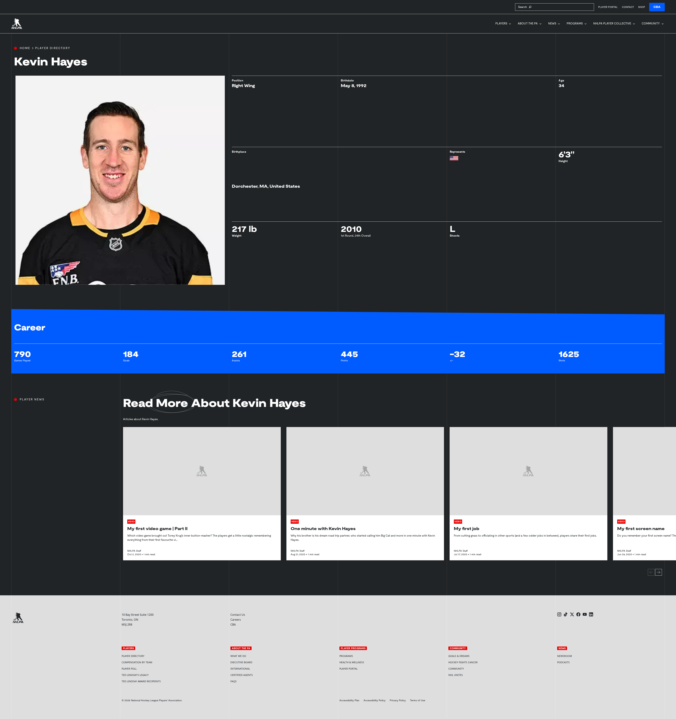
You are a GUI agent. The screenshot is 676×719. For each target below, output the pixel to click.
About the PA (528, 23)
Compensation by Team (137, 662)
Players (501, 23)
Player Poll (129, 668)
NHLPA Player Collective (612, 23)
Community (651, 23)
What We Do (238, 656)
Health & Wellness (351, 662)
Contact (628, 7)
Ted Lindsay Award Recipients (141, 681)
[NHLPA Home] (17, 23)
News (552, 23)
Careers (235, 620)
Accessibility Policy (375, 700)
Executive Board (241, 662)
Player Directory (52, 48)
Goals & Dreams (459, 656)
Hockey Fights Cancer (463, 662)
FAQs (233, 681)
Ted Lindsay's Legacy (135, 675)
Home (25, 48)
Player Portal (608, 6)
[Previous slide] (651, 572)
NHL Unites (468, 675)
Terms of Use (417, 700)
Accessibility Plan (349, 700)
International (240, 668)
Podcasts (563, 662)
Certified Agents (241, 675)
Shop (641, 6)
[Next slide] (658, 572)
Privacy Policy (398, 700)
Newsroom (564, 656)
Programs (575, 23)
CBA (657, 7)
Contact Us (237, 615)
